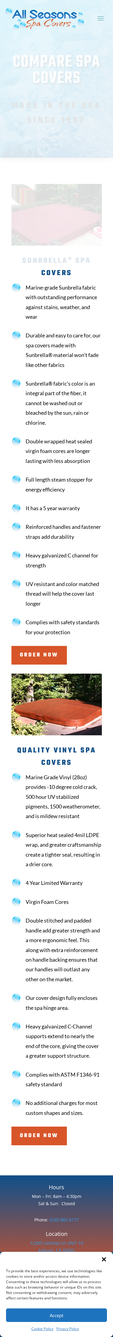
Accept (56, 1315)
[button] (104, 1259)
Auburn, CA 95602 (56, 1250)
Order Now (39, 655)
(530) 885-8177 (63, 1220)
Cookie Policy (42, 1328)
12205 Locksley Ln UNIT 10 (56, 1243)
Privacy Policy (67, 1328)
